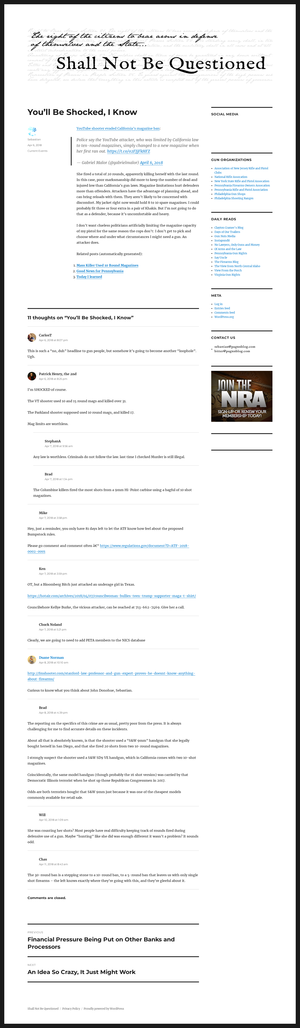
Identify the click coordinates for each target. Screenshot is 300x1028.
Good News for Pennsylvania (100, 271)
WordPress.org (224, 317)
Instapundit (222, 240)
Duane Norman (51, 658)
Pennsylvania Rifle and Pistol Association (241, 190)
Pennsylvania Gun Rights (230, 253)
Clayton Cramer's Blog (228, 227)
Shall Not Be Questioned (43, 1008)
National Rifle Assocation (230, 177)
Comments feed (224, 312)
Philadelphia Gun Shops (230, 194)
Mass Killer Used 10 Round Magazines (107, 265)
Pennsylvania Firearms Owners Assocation (242, 185)
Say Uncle (220, 257)
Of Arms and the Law (227, 249)
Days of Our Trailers (227, 232)
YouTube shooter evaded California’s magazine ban (118, 128)
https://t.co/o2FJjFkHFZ (128, 151)
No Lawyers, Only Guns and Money (237, 245)
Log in (218, 304)
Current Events (37, 150)
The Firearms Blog (226, 262)
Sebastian (34, 139)
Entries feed (222, 308)
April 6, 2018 (151, 162)
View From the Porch (228, 270)
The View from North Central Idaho (237, 266)
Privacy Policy (71, 1008)
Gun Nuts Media (224, 236)
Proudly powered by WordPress (104, 1008)
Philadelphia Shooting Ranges (233, 198)
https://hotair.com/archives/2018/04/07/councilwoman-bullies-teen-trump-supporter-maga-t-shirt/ (112, 596)
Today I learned (89, 277)
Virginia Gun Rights (227, 275)
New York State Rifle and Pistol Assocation (241, 181)
